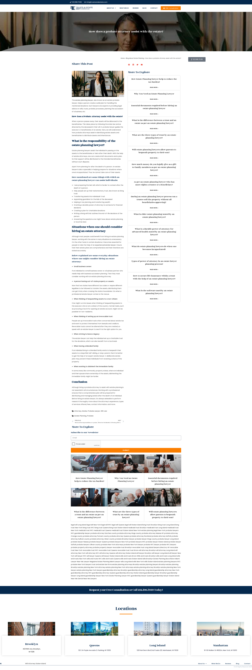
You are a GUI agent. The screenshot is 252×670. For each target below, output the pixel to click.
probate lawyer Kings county (146, 539)
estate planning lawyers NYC (169, 561)
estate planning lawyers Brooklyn (153, 564)
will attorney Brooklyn (147, 550)
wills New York (138, 561)
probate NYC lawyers (168, 544)
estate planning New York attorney (91, 567)
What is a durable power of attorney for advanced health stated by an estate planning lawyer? (154, 231)
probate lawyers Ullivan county (88, 544)
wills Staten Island (151, 561)
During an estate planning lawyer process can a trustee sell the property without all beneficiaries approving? (154, 199)
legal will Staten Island (133, 525)
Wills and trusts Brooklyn (146, 556)
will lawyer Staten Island (110, 556)
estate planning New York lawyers (89, 570)
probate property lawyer (102, 547)
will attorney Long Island (165, 550)
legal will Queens (118, 525)
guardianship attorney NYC (81, 573)
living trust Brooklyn (149, 525)
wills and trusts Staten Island (131, 559)
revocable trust (123, 550)
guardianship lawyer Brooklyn (155, 573)
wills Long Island (127, 561)
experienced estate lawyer (105, 245)
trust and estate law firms (102, 564)
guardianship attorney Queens (104, 573)
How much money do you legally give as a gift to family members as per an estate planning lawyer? (154, 167)
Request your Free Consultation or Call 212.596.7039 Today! (126, 590)
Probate (90, 416)
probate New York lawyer (133, 544)
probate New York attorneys (112, 544)
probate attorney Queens (119, 536)
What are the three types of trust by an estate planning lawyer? (154, 136)
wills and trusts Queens (111, 559)
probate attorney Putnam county (96, 536)
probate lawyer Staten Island (157, 542)
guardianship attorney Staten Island (130, 573)
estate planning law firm (83, 9)
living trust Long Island (166, 525)
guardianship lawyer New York (97, 576)
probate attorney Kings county (129, 533)
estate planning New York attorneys (119, 567)
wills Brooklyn (148, 559)
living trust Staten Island (118, 528)
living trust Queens (101, 528)
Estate (84, 411)
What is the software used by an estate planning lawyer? (154, 292)
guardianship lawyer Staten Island (166, 576)
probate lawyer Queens (98, 542)
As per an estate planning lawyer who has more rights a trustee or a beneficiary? (154, 183)
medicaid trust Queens (102, 530)
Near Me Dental (77, 578)
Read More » (154, 87)
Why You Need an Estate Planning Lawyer (154, 93)
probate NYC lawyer (151, 544)
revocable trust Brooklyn (122, 547)
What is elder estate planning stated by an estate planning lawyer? (154, 216)
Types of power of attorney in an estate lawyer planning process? (154, 263)
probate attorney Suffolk (161, 536)
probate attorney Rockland (140, 536)
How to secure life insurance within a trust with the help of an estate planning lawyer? (154, 277)
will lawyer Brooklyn (143, 553)
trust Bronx (134, 550)
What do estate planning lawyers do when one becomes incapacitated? (154, 248)
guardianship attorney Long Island (141, 570)
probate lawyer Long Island (168, 539)
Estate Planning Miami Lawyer (108, 561)
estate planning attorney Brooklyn (147, 567)
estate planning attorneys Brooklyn (126, 564)
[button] (129, 64)
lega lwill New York (94, 525)
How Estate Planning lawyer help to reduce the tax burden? (154, 80)
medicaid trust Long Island (157, 528)
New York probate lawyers (168, 530)
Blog (144, 8)
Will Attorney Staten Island (35, 663)
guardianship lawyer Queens (142, 576)
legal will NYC (106, 525)
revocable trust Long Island (142, 547)
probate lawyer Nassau (80, 542)
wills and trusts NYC (94, 559)
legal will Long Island (78, 525)
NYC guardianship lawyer (80, 533)
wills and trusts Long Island (166, 556)
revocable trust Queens (108, 550)
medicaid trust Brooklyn (137, 528)
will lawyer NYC (80, 556)
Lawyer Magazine (90, 561)
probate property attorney (81, 547)
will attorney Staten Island (126, 553)
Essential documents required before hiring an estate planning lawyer (154, 107)
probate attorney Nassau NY (153, 533)
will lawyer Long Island (160, 553)
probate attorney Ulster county (102, 539)
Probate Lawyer (94, 411)
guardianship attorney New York (166, 570)
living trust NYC (88, 528)
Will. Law (104, 411)
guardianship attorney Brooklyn (115, 570)
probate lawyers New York (118, 542)
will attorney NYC (92, 553)
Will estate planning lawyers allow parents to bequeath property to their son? (154, 151)
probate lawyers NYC (137, 542)
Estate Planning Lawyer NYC (119, 576)
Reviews (136, 8)
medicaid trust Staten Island (122, 530)
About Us (110, 8)
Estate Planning (80, 416)
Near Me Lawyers (90, 578)
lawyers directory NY (162, 547)
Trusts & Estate (84, 7)
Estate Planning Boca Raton (164, 559)
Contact (154, 8)
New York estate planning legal (146, 530)
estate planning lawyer (84, 100)
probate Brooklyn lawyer (124, 539)
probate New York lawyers (81, 564)
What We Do (124, 8)
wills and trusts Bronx (128, 556)
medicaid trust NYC (85, 530)
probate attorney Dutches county (103, 533)
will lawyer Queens (94, 556)
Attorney (77, 411)
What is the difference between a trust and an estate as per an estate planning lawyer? (154, 122)
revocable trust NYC (90, 550)
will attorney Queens (107, 553)
